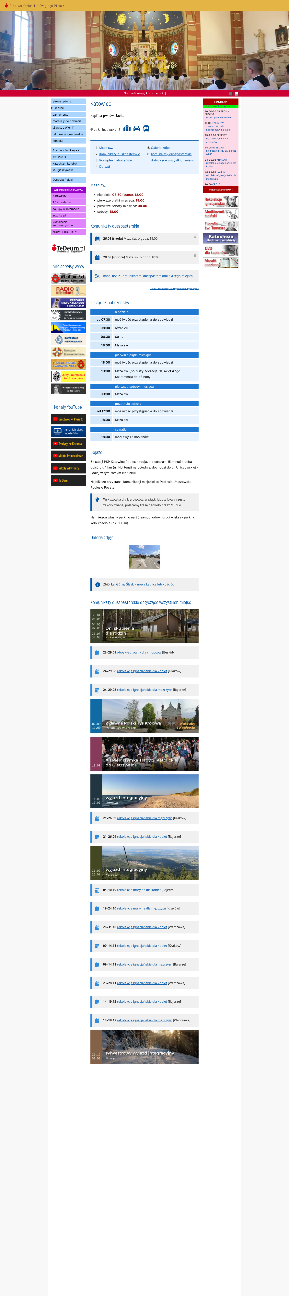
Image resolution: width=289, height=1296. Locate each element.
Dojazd (104, 166)
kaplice (59, 108)
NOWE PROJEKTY (65, 232)
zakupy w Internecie (66, 209)
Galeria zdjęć (160, 148)
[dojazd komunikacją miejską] (145, 130)
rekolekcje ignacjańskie (68, 134)
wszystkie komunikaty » (221, 189)
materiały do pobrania (67, 121)
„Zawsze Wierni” (63, 127)
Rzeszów (218, 123)
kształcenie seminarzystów (63, 223)
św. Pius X (59, 157)
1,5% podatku (62, 202)
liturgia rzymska (63, 170)
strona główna (62, 101)
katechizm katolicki (65, 163)
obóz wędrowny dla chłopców (139, 652)
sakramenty (60, 114)
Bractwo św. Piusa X (66, 150)
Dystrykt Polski (63, 179)
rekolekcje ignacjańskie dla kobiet (142, 671)
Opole (216, 184)
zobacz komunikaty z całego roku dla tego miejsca (174, 288)
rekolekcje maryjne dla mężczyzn (141, 908)
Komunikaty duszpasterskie (119, 154)
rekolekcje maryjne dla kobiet (139, 890)
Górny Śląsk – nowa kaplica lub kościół (144, 584)
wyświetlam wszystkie (222, 106)
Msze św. (106, 148)
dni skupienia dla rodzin (219, 117)
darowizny (59, 195)
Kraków (222, 159)
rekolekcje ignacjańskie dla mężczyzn (144, 690)
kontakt (58, 140)
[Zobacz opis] (144, 645)
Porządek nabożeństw (116, 160)
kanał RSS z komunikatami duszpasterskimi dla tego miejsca (148, 276)
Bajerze (222, 171)
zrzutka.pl (59, 215)
